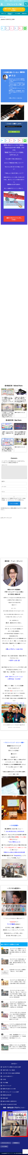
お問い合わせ (24, 13)
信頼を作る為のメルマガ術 (9, 1088)
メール (4, 486)
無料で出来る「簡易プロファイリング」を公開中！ (14, 9)
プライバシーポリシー (6, 1142)
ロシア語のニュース (14, 841)
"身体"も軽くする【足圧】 (8, 1070)
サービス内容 (17, 13)
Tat (5, 80)
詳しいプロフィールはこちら (16, 98)
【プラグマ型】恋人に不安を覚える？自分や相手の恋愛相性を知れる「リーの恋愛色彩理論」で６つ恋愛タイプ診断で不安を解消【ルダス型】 (17, 1016)
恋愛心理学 (5, 1098)
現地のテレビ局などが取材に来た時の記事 (14, 852)
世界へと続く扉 (15, 660)
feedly (14, 131)
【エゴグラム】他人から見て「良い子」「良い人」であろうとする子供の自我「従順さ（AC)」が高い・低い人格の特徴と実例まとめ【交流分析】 (17, 994)
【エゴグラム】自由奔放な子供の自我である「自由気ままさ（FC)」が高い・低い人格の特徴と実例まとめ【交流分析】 (18, 1004)
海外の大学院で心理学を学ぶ (9, 1101)
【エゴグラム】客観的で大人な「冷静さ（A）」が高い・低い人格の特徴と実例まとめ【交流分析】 (17, 951)
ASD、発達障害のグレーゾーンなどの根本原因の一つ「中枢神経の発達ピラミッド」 (17, 1036)
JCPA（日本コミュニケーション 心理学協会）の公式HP (14, 678)
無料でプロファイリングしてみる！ (14, 218)
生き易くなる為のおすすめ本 (9, 1104)
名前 (3, 481)
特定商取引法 (16, 1142)
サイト (3, 491)
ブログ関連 (5, 1082)
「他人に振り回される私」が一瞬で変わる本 (14, 831)
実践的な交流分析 (6, 1095)
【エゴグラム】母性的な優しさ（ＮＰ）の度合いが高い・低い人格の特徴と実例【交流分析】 (17, 981)
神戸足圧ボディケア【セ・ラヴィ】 (15, 703)
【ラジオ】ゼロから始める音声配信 (11, 1073)
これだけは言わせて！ (7, 1076)
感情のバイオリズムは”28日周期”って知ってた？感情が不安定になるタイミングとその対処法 (17, 1046)
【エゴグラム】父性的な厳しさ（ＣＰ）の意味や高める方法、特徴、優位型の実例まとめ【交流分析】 (17, 961)
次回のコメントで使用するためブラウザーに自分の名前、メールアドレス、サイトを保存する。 (14, 499)
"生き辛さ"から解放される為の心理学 (11, 1067)
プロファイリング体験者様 (10, 13)
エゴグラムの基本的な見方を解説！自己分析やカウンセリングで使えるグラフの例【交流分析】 (18, 1026)
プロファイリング (6, 1085)
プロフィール (3, 13)
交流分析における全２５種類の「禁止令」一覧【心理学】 (17, 970)
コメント (4, 465)
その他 (4, 1079)
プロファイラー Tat (14, 4)
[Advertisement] (14, 50)
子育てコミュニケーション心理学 (10, 1092)
